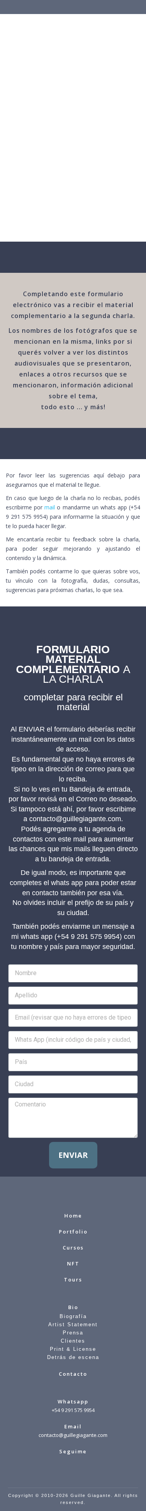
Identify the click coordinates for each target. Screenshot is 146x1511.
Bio (73, 1307)
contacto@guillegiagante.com (73, 1435)
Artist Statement (73, 1324)
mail (49, 507)
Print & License (73, 1349)
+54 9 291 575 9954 (73, 1410)
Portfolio (73, 1231)
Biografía (73, 1316)
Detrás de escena (73, 1357)
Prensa (73, 1333)
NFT (73, 1263)
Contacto (73, 1373)
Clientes (73, 1341)
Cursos (73, 1247)
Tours (73, 1279)
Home (73, 1215)
